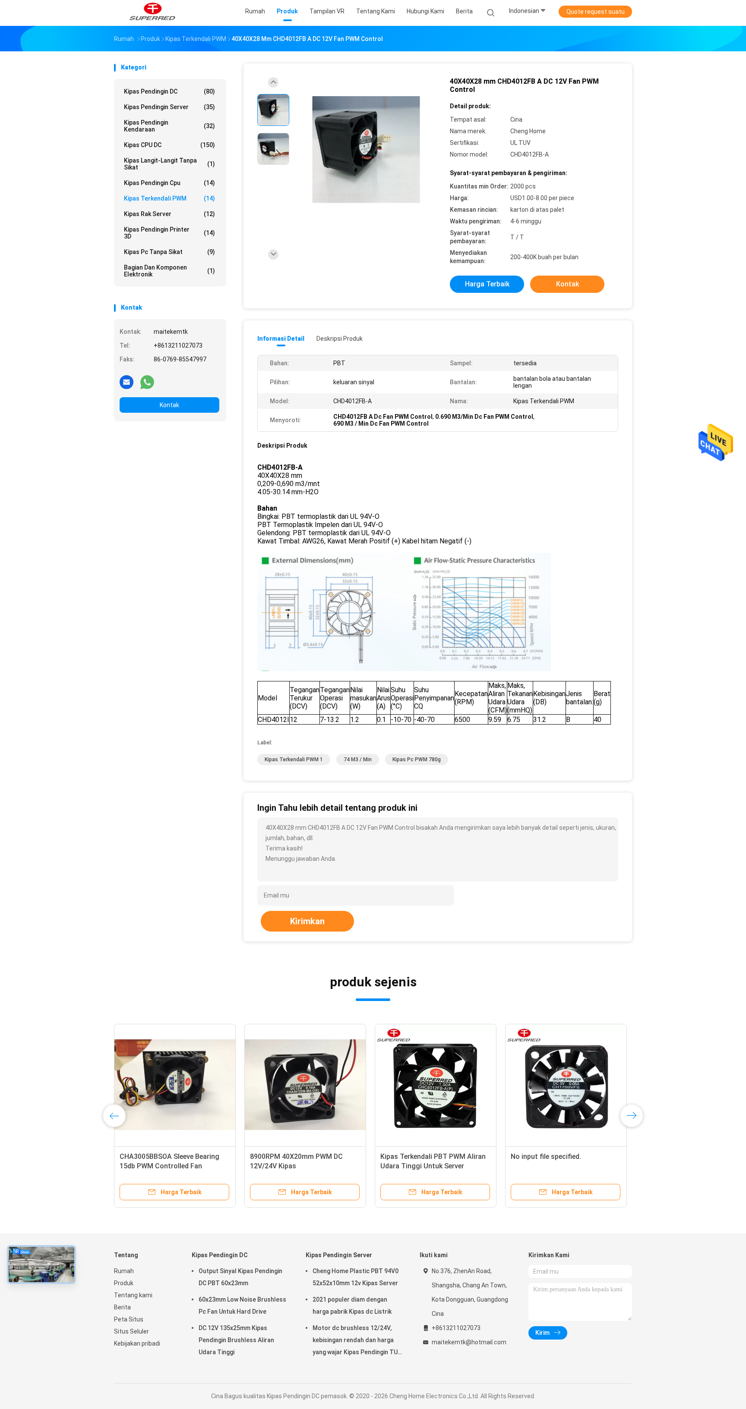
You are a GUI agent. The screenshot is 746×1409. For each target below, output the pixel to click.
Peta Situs (128, 1319)
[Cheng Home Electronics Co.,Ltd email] (126, 382)
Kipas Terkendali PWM (169, 198)
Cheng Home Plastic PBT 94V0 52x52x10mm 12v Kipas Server (355, 1277)
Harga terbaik (487, 284)
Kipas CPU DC (169, 144)
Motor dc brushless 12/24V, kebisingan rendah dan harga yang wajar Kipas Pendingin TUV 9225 (357, 1341)
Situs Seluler (131, 1331)
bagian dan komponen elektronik (169, 271)
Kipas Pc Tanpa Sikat (169, 251)
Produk (123, 1283)
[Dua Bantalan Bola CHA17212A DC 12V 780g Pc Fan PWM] (319, 1084)
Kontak (169, 405)
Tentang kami (133, 1295)
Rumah (124, 1271)
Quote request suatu (595, 11)
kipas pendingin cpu (169, 182)
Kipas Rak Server (169, 213)
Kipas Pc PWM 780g (416, 759)
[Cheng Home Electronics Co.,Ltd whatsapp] (147, 382)
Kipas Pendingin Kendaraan (169, 126)
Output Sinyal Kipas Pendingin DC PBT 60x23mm (240, 1277)
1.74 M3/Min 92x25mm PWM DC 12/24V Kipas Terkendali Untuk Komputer (183, 1166)
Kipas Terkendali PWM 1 (294, 759)
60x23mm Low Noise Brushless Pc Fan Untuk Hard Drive (242, 1305)
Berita (122, 1307)
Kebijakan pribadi (137, 1343)
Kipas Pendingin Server (169, 107)
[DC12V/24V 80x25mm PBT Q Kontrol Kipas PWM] (579, 1084)
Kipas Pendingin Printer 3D (169, 233)
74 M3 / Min (358, 759)
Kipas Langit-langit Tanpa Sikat (169, 164)
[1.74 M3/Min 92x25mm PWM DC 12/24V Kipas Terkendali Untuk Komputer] (188, 1084)
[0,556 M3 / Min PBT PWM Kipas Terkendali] (449, 1084)
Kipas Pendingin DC (169, 91)
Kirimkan (307, 921)
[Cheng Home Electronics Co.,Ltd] (152, 13)
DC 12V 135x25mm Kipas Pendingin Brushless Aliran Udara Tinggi (236, 1340)
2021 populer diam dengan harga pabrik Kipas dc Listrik (352, 1305)
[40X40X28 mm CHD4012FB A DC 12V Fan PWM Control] (366, 150)
